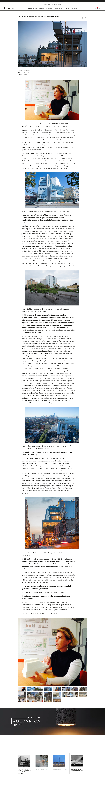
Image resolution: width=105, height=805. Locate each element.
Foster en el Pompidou (42, 769)
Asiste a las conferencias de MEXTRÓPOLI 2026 (52, 1)
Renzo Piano (38, 744)
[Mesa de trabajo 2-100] (52, 734)
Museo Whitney (32, 744)
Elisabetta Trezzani (24, 744)
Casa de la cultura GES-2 (60, 769)
